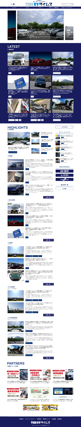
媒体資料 (60, 419)
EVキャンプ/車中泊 (53, 7)
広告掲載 (54, 419)
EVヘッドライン (35, 256)
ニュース (14, 7)
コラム (27, 7)
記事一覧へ (48, 197)
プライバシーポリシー (30, 419)
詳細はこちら (10, 37)
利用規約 (39, 419)
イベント (40, 7)
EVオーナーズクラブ (67, 7)
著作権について (46, 419)
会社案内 (21, 419)
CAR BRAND (64, 127)
